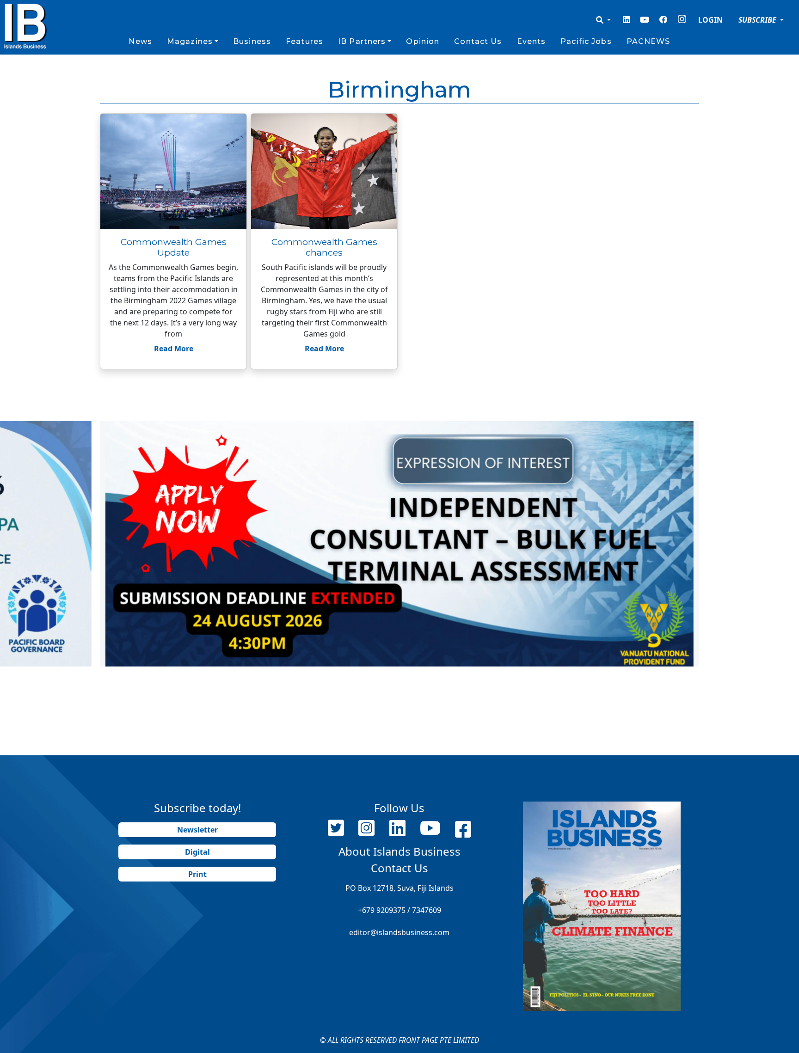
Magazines (190, 41)
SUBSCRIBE (758, 20)
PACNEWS (648, 41)
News (140, 41)
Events (531, 41)
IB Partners (362, 41)
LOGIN (710, 20)
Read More (173, 348)
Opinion (422, 41)
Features (304, 41)
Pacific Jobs (585, 41)
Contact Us (478, 41)
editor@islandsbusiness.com (399, 932)
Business (252, 41)
